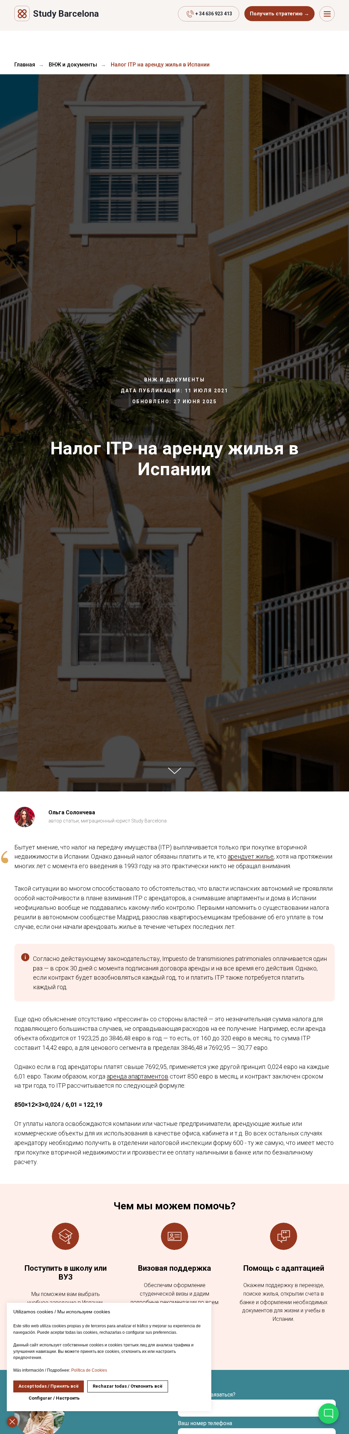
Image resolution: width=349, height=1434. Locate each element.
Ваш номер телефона (205, 1423)
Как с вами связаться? (207, 1394)
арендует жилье (251, 856)
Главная (24, 64)
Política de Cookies (89, 1370)
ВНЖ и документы (73, 64)
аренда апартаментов (137, 1076)
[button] (279, 13)
